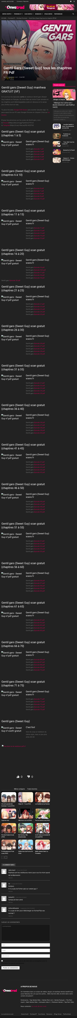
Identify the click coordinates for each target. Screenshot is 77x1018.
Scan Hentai (28, 14)
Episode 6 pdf (39, 188)
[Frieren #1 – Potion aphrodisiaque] (57, 160)
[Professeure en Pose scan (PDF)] (8, 845)
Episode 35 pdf (39, 393)
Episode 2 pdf (39, 151)
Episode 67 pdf (39, 662)
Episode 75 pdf (39, 709)
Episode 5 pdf (39, 159)
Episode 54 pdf (39, 549)
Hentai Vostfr (6, 14)
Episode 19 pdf (39, 278)
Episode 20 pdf (15, 280)
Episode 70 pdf (39, 670)
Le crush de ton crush (39, 1006)
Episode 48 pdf (39, 507)
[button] (73, 14)
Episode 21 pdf (39, 304)
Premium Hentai (57, 1002)
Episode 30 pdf (39, 354)
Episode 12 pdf (39, 230)
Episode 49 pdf (39, 509)
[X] (74, 1)
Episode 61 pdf (39, 620)
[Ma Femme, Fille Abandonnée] (25, 828)
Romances (38, 14)
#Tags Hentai (48, 14)
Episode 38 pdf (39, 428)
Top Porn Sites (69, 1002)
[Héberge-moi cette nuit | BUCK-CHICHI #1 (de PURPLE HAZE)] (64, 94)
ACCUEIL (3, 18)
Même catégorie (19, 789)
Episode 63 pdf (39, 625)
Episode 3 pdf (39, 154)
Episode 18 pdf (39, 275)
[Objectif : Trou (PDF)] (25, 797)
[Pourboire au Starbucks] (57, 136)
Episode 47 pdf (39, 504)
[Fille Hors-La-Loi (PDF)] (25, 814)
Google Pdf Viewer (20, 110)
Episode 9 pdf (39, 196)
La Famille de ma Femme (42, 804)
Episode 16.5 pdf (40, 270)
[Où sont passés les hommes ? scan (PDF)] (8, 797)
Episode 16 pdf (39, 267)
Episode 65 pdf (39, 630)
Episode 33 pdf (39, 388)
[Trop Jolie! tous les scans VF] (57, 144)
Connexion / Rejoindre (22, 1)
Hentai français (59, 1000)
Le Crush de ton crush (12, 77)
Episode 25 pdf (39, 314)
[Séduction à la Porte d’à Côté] (25, 845)
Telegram (6, 125)
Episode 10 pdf (39, 199)
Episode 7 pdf (39, 191)
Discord (6, 123)
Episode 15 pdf (39, 238)
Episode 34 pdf (39, 391)
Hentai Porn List (47, 1000)
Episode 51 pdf (39, 541)
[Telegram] (70, 1)
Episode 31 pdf (39, 383)
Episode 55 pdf (39, 551)
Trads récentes (32, 789)
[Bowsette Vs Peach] (57, 152)
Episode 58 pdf (39, 586)
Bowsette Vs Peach (69, 150)
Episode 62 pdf (39, 623)
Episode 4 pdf (39, 157)
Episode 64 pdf (39, 628)
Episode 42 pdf (39, 465)
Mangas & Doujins (59, 99)
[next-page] (6, 857)
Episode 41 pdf (39, 462)
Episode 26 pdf (39, 343)
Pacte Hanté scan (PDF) (42, 820)
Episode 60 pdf (39, 591)
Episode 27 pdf (39, 346)
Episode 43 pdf (39, 467)
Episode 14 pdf (39, 236)
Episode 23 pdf (39, 309)
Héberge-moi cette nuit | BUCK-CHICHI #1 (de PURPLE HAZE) (64, 105)
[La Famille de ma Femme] (42, 797)
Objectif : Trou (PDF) (24, 804)
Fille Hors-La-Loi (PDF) (25, 820)
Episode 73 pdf (39, 704)
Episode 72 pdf (39, 702)
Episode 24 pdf (39, 312)
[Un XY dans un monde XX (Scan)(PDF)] (42, 828)
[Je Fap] (18, 776)
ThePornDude (58, 14)
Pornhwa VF (17, 14)
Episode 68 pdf (39, 665)
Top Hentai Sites (35, 1000)
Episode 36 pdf (39, 422)
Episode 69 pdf (39, 667)
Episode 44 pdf (39, 470)
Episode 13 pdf (39, 233)
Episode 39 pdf (39, 430)
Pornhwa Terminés (22, 18)
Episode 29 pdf (39, 351)
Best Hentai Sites (32, 1002)
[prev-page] (2, 857)
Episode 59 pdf (39, 588)
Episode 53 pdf (39, 546)
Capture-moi (5, 820)
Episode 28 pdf (39, 349)
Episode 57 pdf (39, 583)
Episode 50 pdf (39, 512)
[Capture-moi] (8, 814)
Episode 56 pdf (39, 580)
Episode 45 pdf (39, 472)
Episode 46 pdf (39, 501)
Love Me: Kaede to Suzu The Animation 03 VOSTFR (68, 126)
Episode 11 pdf (39, 228)
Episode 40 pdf (39, 433)
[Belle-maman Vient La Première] (42, 845)
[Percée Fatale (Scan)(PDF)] (8, 828)
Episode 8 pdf (39, 193)
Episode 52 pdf (39, 544)
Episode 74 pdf (39, 707)
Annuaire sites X (44, 1002)
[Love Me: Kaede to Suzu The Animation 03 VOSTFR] (57, 126)
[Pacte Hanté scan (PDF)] (42, 814)
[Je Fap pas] (28, 776)
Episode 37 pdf (39, 425)
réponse (10, 878)
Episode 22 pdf (39, 306)
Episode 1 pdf (39, 149)
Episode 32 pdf (39, 385)
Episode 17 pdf (39, 273)
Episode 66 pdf (39, 659)
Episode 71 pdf (39, 699)
